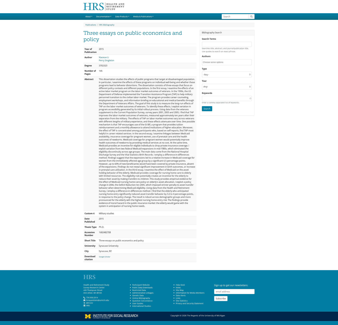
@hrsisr (89, 303)
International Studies (141, 306)
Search (207, 108)
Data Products (121, 16)
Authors (206, 56)
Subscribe (221, 298)
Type (204, 68)
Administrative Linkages (142, 293)
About (88, 16)
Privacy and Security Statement (189, 303)
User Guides (137, 303)
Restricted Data (139, 290)
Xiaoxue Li (104, 57)
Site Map (180, 290)
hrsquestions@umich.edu (97, 300)
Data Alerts (181, 295)
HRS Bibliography (106, 25)
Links (178, 298)
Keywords (207, 93)
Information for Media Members (190, 293)
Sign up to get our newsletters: (231, 285)
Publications (90, 25)
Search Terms (209, 38)
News (178, 287)
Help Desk (180, 285)
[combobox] (215, 62)
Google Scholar (104, 257)
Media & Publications (142, 16)
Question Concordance (142, 300)
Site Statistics (182, 300)
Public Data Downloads (142, 287)
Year (204, 80)
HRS (88, 305)
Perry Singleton (106, 60)
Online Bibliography (141, 298)
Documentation (103, 16)
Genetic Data (138, 295)
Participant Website (141, 285)
